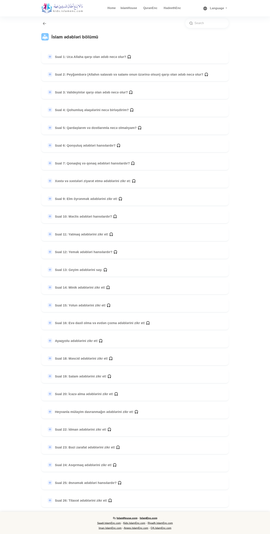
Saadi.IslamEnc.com (109, 522)
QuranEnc (150, 8)
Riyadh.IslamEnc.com (160, 522)
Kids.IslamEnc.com (134, 522)
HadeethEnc (172, 8)
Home (111, 8)
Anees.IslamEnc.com (136, 527)
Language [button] (217, 8)
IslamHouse (128, 8)
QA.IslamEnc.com (161, 527)
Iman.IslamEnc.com (110, 527)
